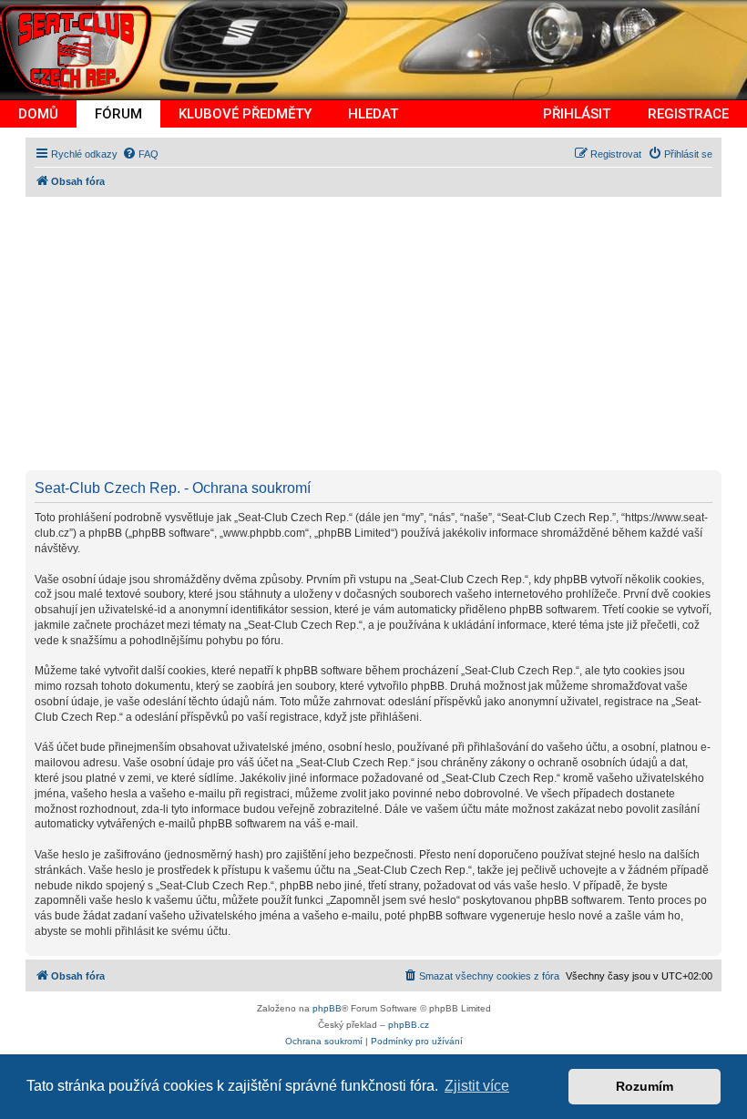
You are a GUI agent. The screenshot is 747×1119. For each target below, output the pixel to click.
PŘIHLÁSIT (576, 114)
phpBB (327, 1008)
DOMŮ (38, 114)
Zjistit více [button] (477, 1085)
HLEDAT (373, 114)
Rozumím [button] (644, 1086)
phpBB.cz (408, 1025)
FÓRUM (118, 114)
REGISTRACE (688, 114)
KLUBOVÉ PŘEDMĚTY (245, 114)
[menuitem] (140, 154)
